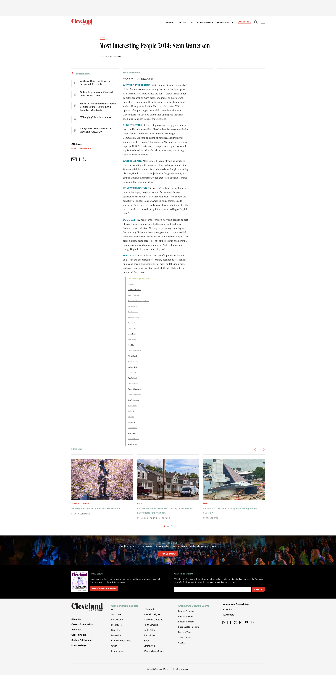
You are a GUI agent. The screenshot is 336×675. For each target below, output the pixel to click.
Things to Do (185, 22)
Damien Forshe (133, 323)
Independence (118, 651)
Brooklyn (115, 630)
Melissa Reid (132, 367)
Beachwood (117, 619)
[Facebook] (231, 622)
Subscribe (244, 22)
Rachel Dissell (133, 306)
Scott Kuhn (132, 339)
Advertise (76, 629)
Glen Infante (132, 328)
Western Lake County (154, 651)
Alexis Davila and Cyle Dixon (138, 301)
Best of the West (186, 621)
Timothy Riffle (133, 383)
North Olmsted (151, 625)
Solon (146, 640)
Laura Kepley (132, 334)
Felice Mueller (133, 356)
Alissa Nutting (133, 361)
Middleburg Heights (153, 619)
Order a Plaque (78, 634)
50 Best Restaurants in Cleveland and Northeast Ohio (96, 94)
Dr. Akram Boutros (134, 289)
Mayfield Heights (152, 614)
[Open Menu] (263, 22)
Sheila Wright (132, 444)
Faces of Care (185, 632)
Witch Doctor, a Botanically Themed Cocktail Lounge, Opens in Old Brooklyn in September (98, 107)
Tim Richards (132, 378)
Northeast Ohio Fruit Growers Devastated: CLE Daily (95, 83)
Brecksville (116, 625)
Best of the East (186, 616)
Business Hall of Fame (188, 627)
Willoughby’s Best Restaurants (95, 117)
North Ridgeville (151, 630)
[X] (235, 622)
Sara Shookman (133, 400)
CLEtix (181, 642)
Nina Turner (132, 433)
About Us (76, 619)
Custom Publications (81, 640)
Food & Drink (205, 22)
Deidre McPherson (134, 350)
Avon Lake (116, 614)
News (169, 22)
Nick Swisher (132, 427)
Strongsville (149, 646)
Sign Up (258, 589)
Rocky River (149, 635)
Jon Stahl (131, 416)
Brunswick (116, 635)
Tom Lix (131, 345)
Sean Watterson (133, 438)
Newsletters (228, 614)
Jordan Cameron (133, 295)
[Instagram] (241, 622)
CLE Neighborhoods (121, 640)
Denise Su (131, 422)
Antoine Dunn (133, 312)
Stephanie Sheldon (134, 394)
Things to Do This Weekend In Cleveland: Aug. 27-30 (95, 130)
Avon (113, 609)
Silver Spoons (185, 637)
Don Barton (132, 284)
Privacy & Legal (78, 645)
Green (114, 646)
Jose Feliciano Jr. (134, 317)
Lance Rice (132, 372)
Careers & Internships (82, 624)
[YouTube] (252, 622)
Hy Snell (131, 411)
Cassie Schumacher (134, 389)
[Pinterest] (246, 622)
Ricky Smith (132, 405)
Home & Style (225, 22)
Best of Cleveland (186, 611)
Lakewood (149, 609)
